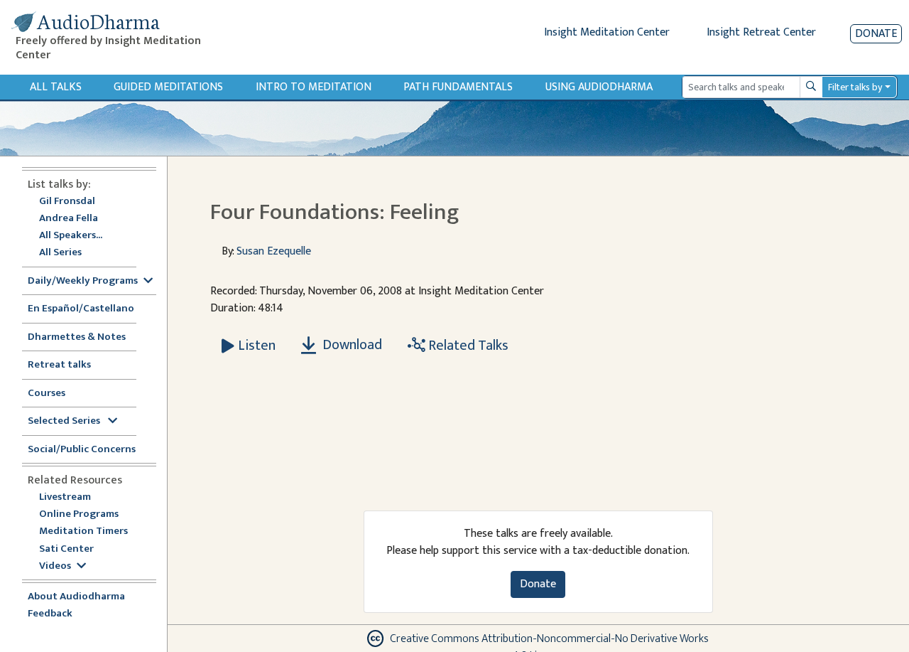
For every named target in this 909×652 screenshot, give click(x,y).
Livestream (65, 497)
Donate (876, 33)
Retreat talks (59, 365)
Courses (46, 393)
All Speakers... (70, 236)
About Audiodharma (76, 597)
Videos (55, 566)
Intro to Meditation (313, 87)
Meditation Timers (83, 531)
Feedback (50, 614)
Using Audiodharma (599, 87)
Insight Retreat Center (761, 32)
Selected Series (65, 421)
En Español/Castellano (81, 309)
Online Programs (79, 514)
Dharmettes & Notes (77, 337)
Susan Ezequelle (273, 251)
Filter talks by (855, 87)
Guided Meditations (168, 87)
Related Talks (466, 345)
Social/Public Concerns (82, 450)
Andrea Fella (68, 218)
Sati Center (66, 549)
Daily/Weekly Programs (83, 281)
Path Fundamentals (458, 87)
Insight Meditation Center (607, 32)
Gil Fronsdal (67, 201)
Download (351, 345)
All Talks (56, 87)
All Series (60, 253)
